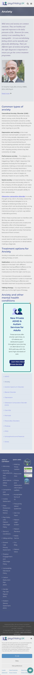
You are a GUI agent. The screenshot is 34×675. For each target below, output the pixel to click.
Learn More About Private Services (17, 363)
